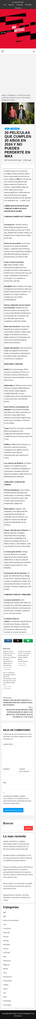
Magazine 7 (28, 1013)
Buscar (8, 823)
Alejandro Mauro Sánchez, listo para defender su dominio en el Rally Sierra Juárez (16, 897)
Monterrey (7, 961)
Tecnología (28, 4)
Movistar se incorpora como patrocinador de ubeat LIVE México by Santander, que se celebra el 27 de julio (19, 712)
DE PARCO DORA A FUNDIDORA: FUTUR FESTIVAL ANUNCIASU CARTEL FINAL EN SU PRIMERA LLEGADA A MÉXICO (17, 858)
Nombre (6, 769)
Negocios (11, 4)
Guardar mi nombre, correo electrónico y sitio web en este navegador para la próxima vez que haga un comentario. (17, 799)
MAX (7, 128)
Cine (5, 4)
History (5, 949)
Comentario (8, 744)
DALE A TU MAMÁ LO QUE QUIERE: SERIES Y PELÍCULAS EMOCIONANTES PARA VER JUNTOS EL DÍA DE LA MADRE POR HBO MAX (9, 678)
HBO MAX (6, 944)
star (4, 993)
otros (5, 973)
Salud (5, 989)
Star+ (5, 997)
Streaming (19, 4)
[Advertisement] (18, 73)
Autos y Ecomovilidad (10, 920)
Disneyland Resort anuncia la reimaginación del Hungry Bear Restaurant (17, 701)
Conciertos (18, 7)
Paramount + (7, 977)
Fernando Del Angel (14, 160)
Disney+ (6, 936)
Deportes (6, 932)
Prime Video (7, 981)
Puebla (5, 985)
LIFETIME (6, 952)
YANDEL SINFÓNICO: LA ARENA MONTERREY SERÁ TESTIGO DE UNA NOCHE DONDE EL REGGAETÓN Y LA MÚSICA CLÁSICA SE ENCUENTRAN (16, 845)
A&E (4, 912)
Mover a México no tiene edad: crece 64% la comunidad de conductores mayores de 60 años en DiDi (17, 886)
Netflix (5, 969)
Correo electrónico (24, 771)
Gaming (5, 940)
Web (4, 783)
